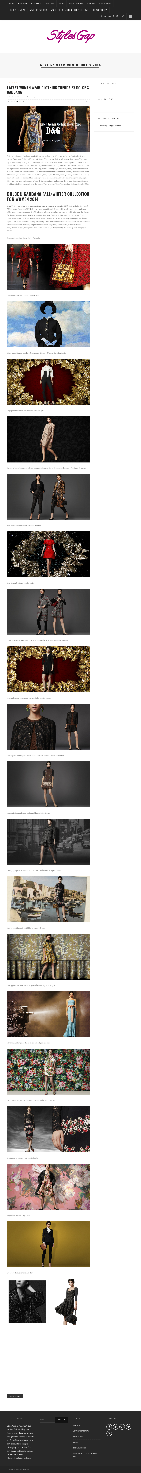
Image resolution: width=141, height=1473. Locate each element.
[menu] (130, 16)
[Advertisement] (119, 160)
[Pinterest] (113, 16)
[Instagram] (117, 16)
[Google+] (109, 16)
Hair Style (36, 3)
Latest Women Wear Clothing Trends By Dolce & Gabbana (48, 90)
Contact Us (78, 1437)
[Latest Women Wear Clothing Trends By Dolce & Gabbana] (48, 128)
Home (11, 3)
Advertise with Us (38, 9)
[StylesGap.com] (70, 35)
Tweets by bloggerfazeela (109, 125)
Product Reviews (17, 9)
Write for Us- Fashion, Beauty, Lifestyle (70, 9)
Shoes (61, 3)
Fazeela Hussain (17, 97)
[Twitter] (105, 16)
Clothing (22, 3)
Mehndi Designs (76, 3)
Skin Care (49, 3)
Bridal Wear (105, 3)
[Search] (123, 16)
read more (15, 1396)
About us (77, 1425)
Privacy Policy (100, 9)
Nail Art (91, 3)
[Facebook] (101, 16)
